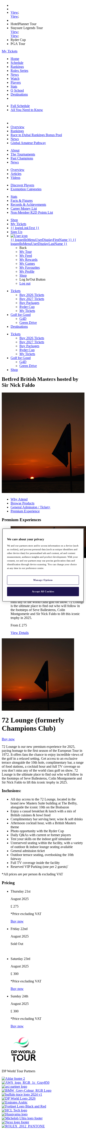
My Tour (25, 252)
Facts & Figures (22, 200)
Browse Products (22, 503)
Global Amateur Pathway (28, 143)
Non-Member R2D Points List (32, 212)
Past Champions (22, 158)
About (15, 150)
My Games (27, 263)
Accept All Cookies (43, 591)
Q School (17, 90)
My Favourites (29, 267)
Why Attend (19, 499)
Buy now (8, 739)
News (15, 74)
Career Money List (24, 208)
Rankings (17, 67)
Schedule (17, 63)
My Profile (26, 271)
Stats (14, 86)
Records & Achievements (28, 204)
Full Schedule (20, 106)
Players (16, 82)
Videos (15, 178)
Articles (16, 174)
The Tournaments (23, 154)
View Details (20, 633)
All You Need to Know (27, 110)
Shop (23, 275)
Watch (15, 78)
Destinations (19, 94)
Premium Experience (25, 511)
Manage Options (43, 580)
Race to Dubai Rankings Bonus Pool (36, 135)
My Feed (25, 255)
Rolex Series (19, 70)
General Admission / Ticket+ (30, 507)
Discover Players (22, 185)
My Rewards (28, 259)
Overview (17, 127)
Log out (24, 283)
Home (15, 59)
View (14, 12)
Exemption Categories (26, 189)
